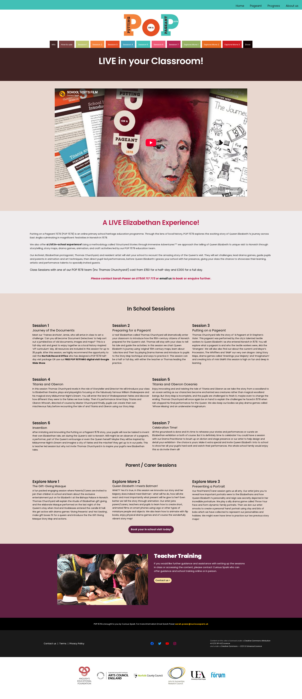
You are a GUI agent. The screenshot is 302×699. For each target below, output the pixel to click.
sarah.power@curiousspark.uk (191, 624)
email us (165, 278)
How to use (66, 44)
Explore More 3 (232, 44)
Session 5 (143, 44)
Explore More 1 (191, 44)
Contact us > (162, 580)
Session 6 (158, 44)
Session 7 (174, 44)
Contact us (50, 643)
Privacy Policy (77, 643)
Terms (62, 643)
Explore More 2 (211, 44)
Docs (247, 44)
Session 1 (82, 44)
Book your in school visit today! (151, 529)
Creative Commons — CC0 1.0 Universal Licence (241, 646)
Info (54, 44)
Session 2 (97, 44)
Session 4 (128, 44)
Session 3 (112, 44)
